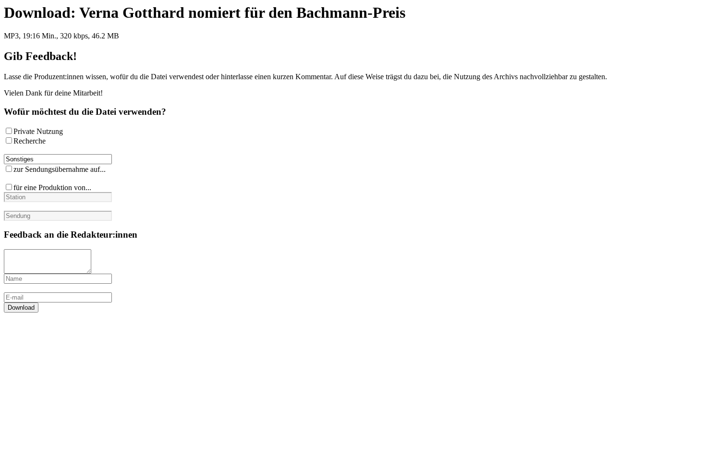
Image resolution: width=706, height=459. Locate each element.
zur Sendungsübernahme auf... (59, 169)
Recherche (29, 141)
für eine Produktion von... (52, 187)
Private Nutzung (38, 131)
